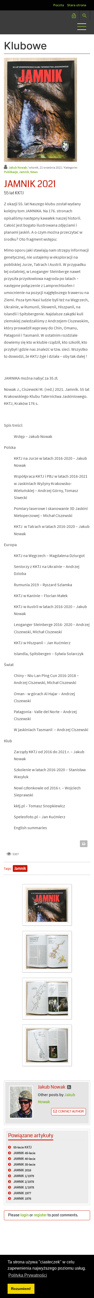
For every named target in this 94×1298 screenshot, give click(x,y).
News (34, 172)
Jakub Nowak (18, 167)
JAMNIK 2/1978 (23, 1181)
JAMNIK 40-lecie (24, 1158)
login (24, 1215)
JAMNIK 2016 (22, 1170)
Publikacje (11, 172)
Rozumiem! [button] (21, 1289)
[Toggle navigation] (80, 26)
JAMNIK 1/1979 (23, 1176)
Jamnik (24, 172)
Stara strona (76, 5)
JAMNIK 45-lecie (24, 1153)
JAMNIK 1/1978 (23, 1187)
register (40, 1215)
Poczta (58, 5)
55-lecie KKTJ (22, 1147)
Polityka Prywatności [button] (27, 1275)
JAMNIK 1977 (22, 1193)
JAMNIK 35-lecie (24, 1164)
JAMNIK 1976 (22, 1198)
